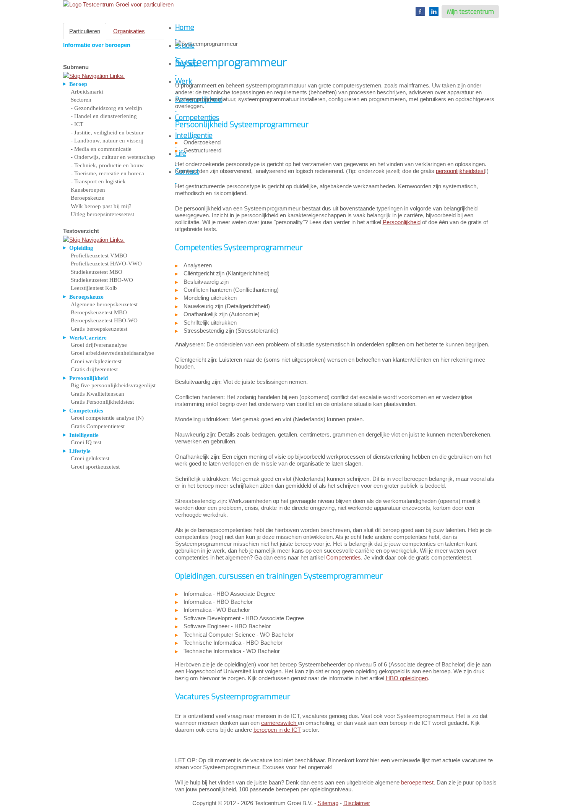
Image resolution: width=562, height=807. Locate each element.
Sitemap (328, 803)
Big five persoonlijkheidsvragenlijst (113, 385)
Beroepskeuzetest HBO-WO (104, 320)
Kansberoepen (88, 190)
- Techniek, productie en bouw (107, 165)
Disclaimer (356, 803)
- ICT (77, 124)
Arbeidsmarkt (87, 92)
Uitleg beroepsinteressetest (102, 214)
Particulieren (84, 31)
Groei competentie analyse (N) (107, 418)
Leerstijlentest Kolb (94, 288)
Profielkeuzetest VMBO (99, 255)
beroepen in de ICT (277, 729)
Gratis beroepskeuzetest (99, 329)
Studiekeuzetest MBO (96, 272)
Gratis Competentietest (98, 426)
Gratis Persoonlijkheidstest (102, 402)
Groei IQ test (86, 442)
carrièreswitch (279, 723)
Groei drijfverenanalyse (99, 345)
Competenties (343, 557)
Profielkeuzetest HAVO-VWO (106, 263)
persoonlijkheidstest (460, 171)
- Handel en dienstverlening (104, 116)
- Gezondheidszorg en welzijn (106, 108)
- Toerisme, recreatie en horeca (107, 173)
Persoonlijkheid (402, 222)
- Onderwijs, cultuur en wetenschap (113, 157)
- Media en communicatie (101, 149)
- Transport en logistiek (98, 181)
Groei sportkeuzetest (95, 467)
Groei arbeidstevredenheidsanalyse (112, 353)
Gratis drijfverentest (94, 369)
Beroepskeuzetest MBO (99, 312)
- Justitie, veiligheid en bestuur (107, 132)
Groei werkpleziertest (96, 361)
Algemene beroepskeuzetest (104, 304)
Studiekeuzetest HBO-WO (102, 280)
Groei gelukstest (90, 458)
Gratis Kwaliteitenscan (97, 394)
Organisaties (129, 31)
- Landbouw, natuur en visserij (107, 140)
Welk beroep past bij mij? (101, 206)
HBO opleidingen (407, 678)
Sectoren (81, 100)
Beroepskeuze (87, 198)
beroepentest (417, 782)
